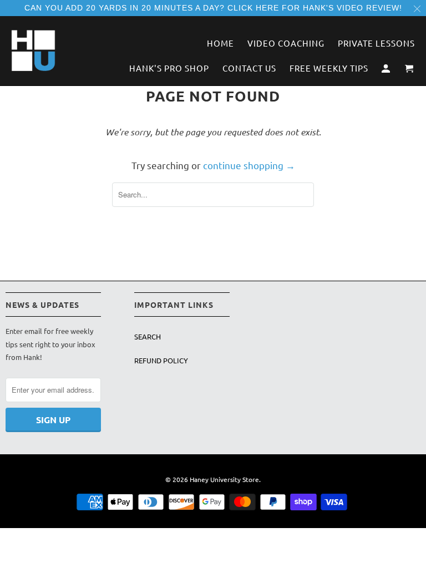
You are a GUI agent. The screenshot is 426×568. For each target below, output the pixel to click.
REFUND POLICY (161, 360)
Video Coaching (285, 43)
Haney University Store (224, 479)
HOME (220, 43)
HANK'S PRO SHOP (169, 68)
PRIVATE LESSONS (376, 43)
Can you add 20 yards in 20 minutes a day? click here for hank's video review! (213, 7)
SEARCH (147, 336)
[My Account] (387, 70)
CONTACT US (249, 68)
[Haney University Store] (33, 50)
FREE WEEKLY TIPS (329, 68)
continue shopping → (249, 165)
